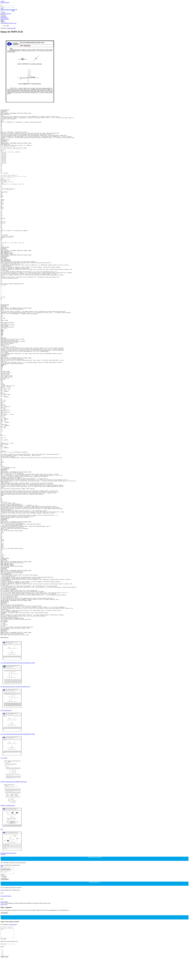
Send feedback (4, 912)
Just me (4, 877)
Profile (2, 20)
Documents (3, 896)
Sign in (2, 865)
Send (7, 956)
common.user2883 (11, 28)
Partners (6, 901)
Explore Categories (5, 2)
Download (3, 854)
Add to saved (13, 23)
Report (2, 901)
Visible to (3, 874)
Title (2, 866)
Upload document (5, 9)
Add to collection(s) (5, 23)
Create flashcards (13, 9)
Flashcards (3, 13)
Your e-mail (3, 938)
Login (2, 8)
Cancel (2, 956)
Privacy (2, 904)
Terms (5, 904)
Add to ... (3, 21)
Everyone (4, 876)
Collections (8, 13)
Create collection (4, 879)
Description (6, 869)
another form (13, 924)
